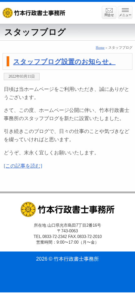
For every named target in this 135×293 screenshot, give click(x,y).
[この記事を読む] (23, 166)
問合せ (109, 15)
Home (100, 47)
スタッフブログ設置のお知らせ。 (64, 61)
